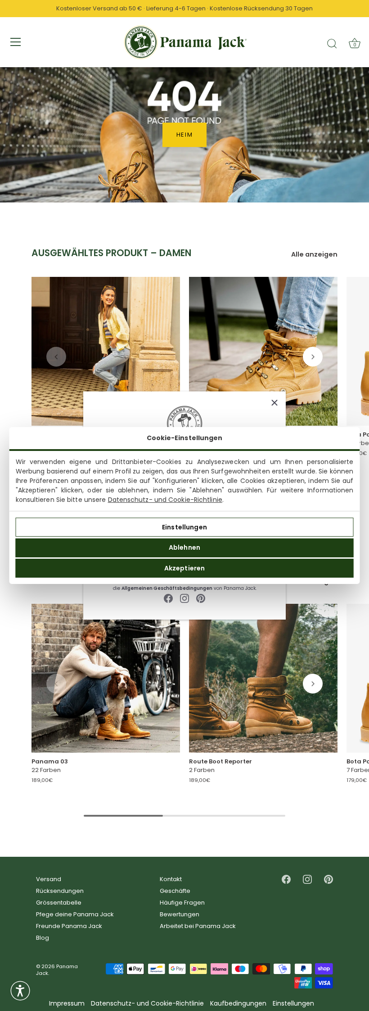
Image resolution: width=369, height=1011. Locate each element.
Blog (42, 937)
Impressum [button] (67, 1003)
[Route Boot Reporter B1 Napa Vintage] (263, 351)
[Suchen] (332, 43)
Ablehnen (184, 547)
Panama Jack (57, 970)
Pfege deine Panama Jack (75, 914)
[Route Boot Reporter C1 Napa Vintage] (263, 678)
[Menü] (16, 42)
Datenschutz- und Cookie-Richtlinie (165, 499)
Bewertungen (179, 914)
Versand (48, 879)
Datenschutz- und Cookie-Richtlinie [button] (147, 1003)
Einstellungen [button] (293, 1003)
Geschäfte (175, 891)
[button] (56, 357)
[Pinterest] (200, 598)
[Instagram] (184, 598)
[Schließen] (274, 403)
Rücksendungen (60, 891)
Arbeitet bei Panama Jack (198, 926)
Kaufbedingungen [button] (238, 1003)
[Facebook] (168, 598)
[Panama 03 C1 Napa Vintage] (106, 678)
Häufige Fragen (182, 902)
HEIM (184, 134)
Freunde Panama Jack (69, 926)
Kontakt (171, 879)
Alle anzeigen (314, 254)
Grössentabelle (58, 902)
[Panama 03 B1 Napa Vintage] (106, 351)
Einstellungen (184, 527)
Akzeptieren (184, 568)
